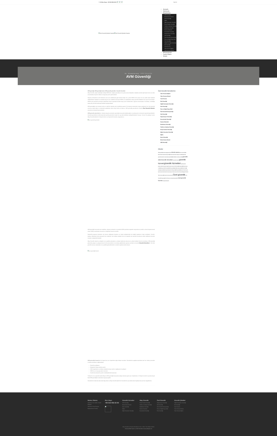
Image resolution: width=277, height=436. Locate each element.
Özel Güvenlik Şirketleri (149, 108)
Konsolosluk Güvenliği (169, 31)
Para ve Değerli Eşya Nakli (170, 39)
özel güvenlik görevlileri (174, 178)
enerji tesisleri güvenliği (168, 156)
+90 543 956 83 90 (112, 403)
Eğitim (165, 20)
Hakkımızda (166, 11)
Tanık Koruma (167, 46)
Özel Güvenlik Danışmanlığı (170, 37)
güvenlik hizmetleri (172, 163)
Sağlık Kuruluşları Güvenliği (170, 42)
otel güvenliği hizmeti (182, 166)
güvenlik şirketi (183, 163)
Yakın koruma (174, 171)
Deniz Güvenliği (167, 18)
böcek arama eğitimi (183, 152)
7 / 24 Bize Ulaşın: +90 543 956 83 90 (107, 2)
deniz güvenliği (167, 154)
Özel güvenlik (179, 175)
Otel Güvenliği (167, 35)
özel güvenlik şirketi (166, 180)
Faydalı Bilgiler (167, 54)
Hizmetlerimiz (167, 13)
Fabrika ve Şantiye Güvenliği (170, 26)
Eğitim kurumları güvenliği (178, 156)
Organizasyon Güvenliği (169, 33)
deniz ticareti (172, 154)
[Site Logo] (114, 33)
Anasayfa (165, 9)
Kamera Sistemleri (168, 29)
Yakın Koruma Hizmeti (169, 50)
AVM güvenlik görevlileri (110, 90)
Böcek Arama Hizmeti (168, 16)
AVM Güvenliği (167, 14)
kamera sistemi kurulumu (162, 166)
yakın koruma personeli (169, 175)
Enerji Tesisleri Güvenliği (169, 24)
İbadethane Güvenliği (168, 28)
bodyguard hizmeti (168, 152)
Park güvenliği (167, 168)
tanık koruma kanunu (168, 171)
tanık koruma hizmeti (161, 171)
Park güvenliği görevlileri (174, 168)
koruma (172, 166)
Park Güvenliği (167, 41)
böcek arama (175, 152)
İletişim (165, 56)
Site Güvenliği (167, 44)
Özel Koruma (168, 178)
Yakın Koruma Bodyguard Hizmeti (182, 171)
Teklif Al (175, 2)
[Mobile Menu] (179, 33)
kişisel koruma (169, 166)
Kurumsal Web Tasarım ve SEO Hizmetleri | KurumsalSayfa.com (138, 428)
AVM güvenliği (91, 90)
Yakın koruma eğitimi (161, 175)
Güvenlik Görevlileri (120, 90)
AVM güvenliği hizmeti (100, 90)
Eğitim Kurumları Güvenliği (170, 22)
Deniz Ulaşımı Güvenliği (178, 154)
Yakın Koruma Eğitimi (168, 48)
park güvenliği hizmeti (181, 168)
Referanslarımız (167, 52)
